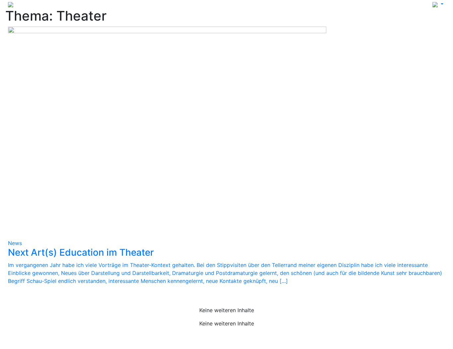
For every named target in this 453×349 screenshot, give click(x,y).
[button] (437, 4)
